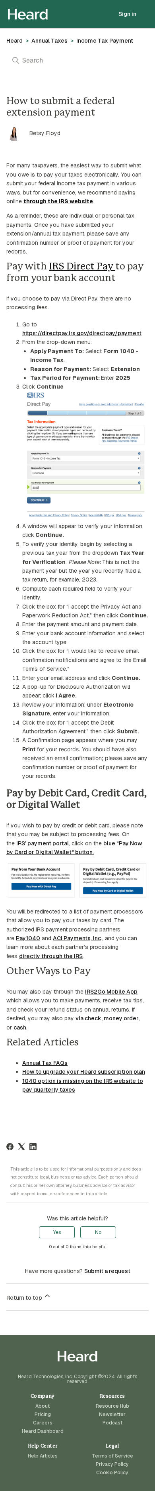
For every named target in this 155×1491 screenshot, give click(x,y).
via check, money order (107, 1018)
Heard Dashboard (43, 1431)
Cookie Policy (112, 1472)
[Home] (28, 14)
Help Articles (43, 1456)
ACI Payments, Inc (77, 938)
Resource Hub (112, 1406)
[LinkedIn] (33, 1146)
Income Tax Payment (104, 40)
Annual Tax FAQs (45, 1063)
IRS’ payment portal (42, 843)
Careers (42, 1423)
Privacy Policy (112, 1464)
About (42, 1406)
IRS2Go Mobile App (111, 991)
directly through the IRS (51, 956)
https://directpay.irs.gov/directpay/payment (81, 333)
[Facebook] (10, 1146)
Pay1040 (28, 938)
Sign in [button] (127, 14)
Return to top (24, 1297)
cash (20, 1027)
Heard (14, 40)
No (98, 1232)
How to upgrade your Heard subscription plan (83, 1071)
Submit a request (107, 1271)
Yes (57, 1232)
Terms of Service (112, 1456)
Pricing (43, 1414)
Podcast (112, 1423)
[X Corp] (21, 1146)
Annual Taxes (49, 40)
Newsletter (112, 1414)
